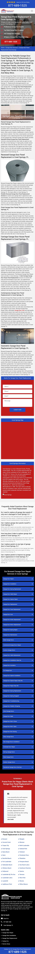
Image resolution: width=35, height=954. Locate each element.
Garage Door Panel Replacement (11, 609)
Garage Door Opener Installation (11, 675)
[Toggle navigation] (32, 11)
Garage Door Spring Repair (10, 630)
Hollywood (5, 871)
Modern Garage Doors (9, 762)
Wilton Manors (24, 884)
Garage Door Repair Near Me (10, 686)
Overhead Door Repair (9, 747)
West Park (22, 878)
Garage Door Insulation (9, 665)
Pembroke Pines (24, 855)
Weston (22, 881)
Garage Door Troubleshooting (11, 701)
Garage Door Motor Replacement (12, 624)
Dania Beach (5, 852)
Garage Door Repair (8, 579)
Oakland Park (23, 849)
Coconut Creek (6, 842)
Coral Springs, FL (8, 925)
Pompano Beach (24, 862)
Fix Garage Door (7, 670)
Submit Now (17, 410)
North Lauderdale (24, 845)
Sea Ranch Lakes (24, 865)
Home (2, 48)
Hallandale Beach (7, 865)
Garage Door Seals (8, 716)
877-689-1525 (17, 5)
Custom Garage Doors (9, 650)
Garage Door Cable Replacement (11, 655)
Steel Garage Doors (8, 757)
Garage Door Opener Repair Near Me (13, 680)
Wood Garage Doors (8, 711)
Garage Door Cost (8, 614)
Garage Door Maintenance (10, 635)
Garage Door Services (12, 48)
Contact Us (5, 941)
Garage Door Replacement (10, 604)
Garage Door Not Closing (10, 731)
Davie (4, 855)
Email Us (6, 918)
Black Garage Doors (8, 640)
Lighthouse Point (7, 884)
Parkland (22, 852)
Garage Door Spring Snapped (11, 696)
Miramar (22, 842)
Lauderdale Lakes (7, 878)
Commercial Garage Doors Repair (12, 645)
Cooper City (5, 845)
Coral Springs (6, 849)
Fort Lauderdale (6, 862)
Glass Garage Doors (8, 736)
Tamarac (22, 874)
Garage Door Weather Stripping (11, 706)
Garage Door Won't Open (9, 726)
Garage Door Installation (9, 584)
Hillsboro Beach (6, 868)
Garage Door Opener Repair (10, 599)
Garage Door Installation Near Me (12, 660)
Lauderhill (5, 881)
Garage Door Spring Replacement (12, 589)
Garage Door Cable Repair (10, 594)
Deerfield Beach (6, 858)
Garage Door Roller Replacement (12, 619)
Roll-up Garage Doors (9, 752)
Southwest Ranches (25, 868)
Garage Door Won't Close (10, 721)
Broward (4, 839)
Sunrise (22, 871)
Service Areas (6, 944)
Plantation (22, 858)
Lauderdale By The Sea (8, 874)
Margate (22, 839)
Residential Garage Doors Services (12, 767)
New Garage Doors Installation (11, 742)
